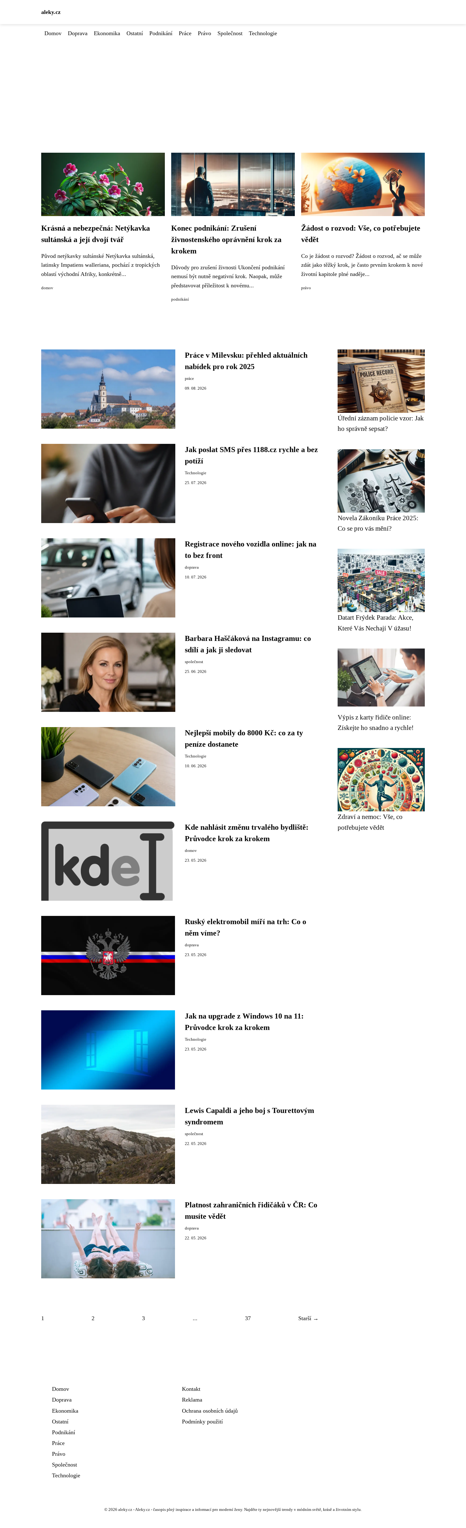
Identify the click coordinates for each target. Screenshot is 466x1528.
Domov (52, 33)
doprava (192, 567)
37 (248, 1318)
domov (47, 288)
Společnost (230, 33)
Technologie (263, 33)
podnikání (180, 299)
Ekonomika (107, 33)
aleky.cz (51, 12)
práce (189, 378)
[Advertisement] (233, 85)
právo (306, 288)
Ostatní (134, 33)
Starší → (308, 1318)
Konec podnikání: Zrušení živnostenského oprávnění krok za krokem (226, 239)
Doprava (77, 33)
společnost (194, 662)
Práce (185, 33)
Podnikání (160, 33)
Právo (204, 33)
